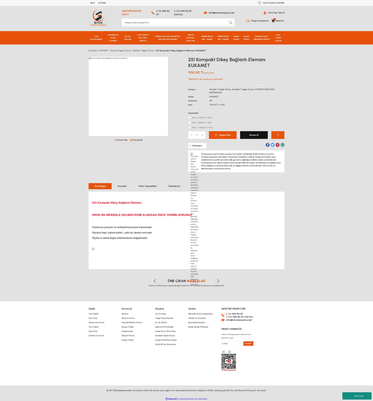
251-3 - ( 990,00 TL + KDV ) (202, 123)
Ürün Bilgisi (100, 186)
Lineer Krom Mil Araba (165, 331)
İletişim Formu (128, 318)
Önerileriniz (174, 186)
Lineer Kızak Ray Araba (166, 340)
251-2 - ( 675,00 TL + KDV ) (202, 118)
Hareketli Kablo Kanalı (165, 335)
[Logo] (99, 18)
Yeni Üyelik (93, 314)
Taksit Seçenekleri (147, 186)
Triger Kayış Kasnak (164, 318)
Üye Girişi (93, 318)
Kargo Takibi (127, 327)
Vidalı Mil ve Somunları (165, 344)
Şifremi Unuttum (96, 322)
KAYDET (248, 344)
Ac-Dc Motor (161, 322)
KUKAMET (214, 96)
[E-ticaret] (186, 399)
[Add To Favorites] (277, 135)
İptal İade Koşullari (196, 322)
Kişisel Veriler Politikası (198, 327)
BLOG (92, 3)
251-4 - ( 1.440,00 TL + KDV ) (202, 128)
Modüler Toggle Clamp (220, 89)
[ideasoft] (171, 399)
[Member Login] (265, 12)
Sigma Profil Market (164, 327)
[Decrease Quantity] (191, 135)
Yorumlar (122, 186)
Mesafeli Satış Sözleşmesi (200, 314)
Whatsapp (359, 396)
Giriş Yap (272, 12)
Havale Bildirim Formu (132, 322)
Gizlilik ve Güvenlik (197, 318)
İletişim (125, 314)
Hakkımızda (127, 331)
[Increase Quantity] (202, 135)
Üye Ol (281, 12)
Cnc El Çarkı (160, 314)
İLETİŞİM (102, 3)
